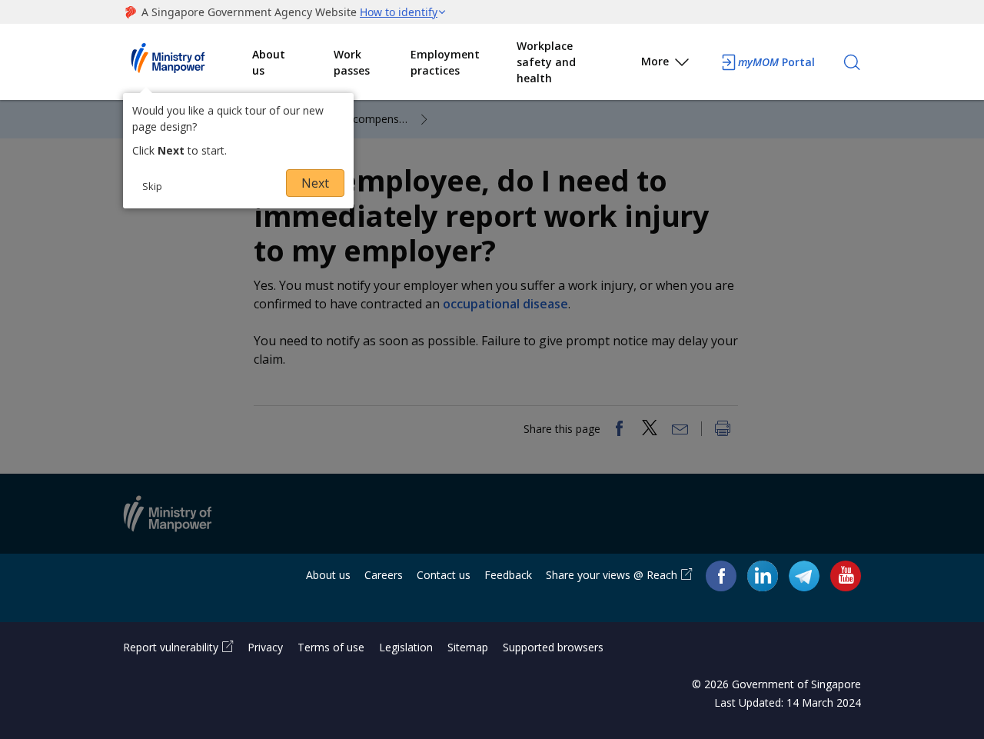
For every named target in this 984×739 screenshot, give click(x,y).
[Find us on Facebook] (721, 575)
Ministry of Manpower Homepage (187, 62)
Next (315, 183)
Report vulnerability (170, 647)
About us (268, 62)
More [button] (655, 61)
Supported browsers (553, 647)
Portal (776, 62)
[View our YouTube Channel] (845, 575)
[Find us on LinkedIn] (762, 576)
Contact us (443, 575)
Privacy (265, 647)
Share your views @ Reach (611, 575)
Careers (383, 575)
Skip (152, 186)
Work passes (352, 62)
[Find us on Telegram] (804, 575)
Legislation (406, 647)
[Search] (852, 62)
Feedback (508, 575)
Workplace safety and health (546, 61)
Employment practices (445, 62)
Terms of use (331, 647)
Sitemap (467, 647)
